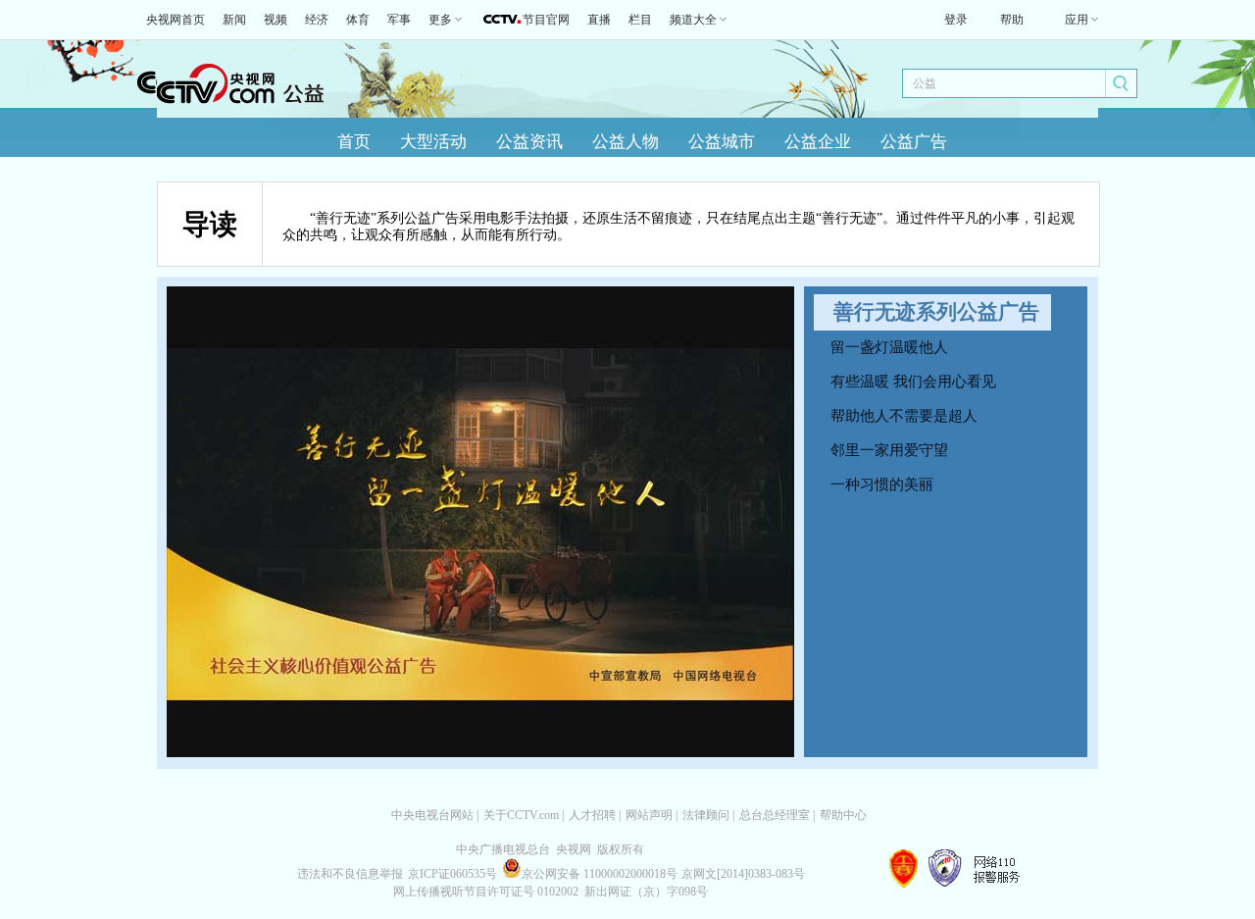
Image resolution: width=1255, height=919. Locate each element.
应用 (1076, 19)
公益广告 (913, 141)
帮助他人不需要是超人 (904, 416)
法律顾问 (705, 815)
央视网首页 (175, 19)
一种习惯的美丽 (881, 484)
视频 (275, 19)
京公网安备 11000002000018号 (600, 874)
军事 (399, 19)
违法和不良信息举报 (350, 874)
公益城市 (721, 141)
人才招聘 (592, 815)
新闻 (234, 19)
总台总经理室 (774, 815)
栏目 (640, 19)
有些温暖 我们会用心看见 (913, 381)
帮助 (1012, 19)
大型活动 (433, 141)
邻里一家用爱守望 (889, 450)
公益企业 (817, 141)
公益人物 (625, 141)
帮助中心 (843, 815)
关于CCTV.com (521, 815)
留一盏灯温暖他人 (889, 347)
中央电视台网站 (432, 815)
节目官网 (546, 19)
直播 (599, 19)
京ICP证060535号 (452, 874)
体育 (358, 19)
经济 (316, 19)
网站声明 (649, 815)
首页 (354, 141)
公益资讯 (529, 141)
